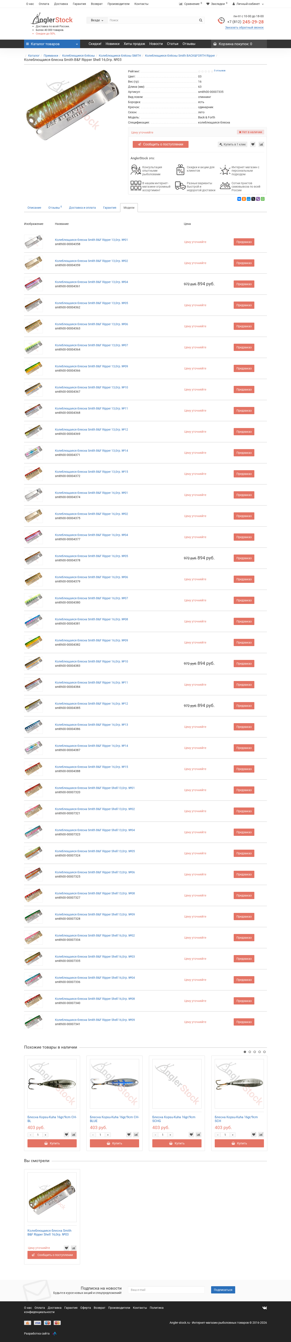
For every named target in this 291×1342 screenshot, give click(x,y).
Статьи (172, 44)
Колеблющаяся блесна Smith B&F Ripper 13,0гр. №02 (91, 261)
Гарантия (79, 4)
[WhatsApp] (263, 199)
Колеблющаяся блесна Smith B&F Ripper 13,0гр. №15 (91, 471)
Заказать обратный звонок (244, 27)
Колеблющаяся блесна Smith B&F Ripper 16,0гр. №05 (91, 556)
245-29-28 (245, 21)
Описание (34, 207)
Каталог (34, 55)
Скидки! (95, 44)
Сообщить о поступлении (163, 144)
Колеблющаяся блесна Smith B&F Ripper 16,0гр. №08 (91, 619)
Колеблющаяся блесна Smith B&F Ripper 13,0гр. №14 (91, 450)
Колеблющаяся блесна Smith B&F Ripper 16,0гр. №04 (91, 535)
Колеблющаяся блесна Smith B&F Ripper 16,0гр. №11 (91, 682)
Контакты (141, 4)
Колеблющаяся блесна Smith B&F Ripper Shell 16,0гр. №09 (95, 1020)
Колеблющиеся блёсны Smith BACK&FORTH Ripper (180, 55)
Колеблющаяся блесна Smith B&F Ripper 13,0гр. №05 (91, 303)
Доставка (61, 4)
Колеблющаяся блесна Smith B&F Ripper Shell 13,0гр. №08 (95, 893)
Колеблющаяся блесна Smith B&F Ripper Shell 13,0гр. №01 (95, 788)
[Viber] (258, 199)
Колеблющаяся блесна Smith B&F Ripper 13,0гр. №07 (91, 345)
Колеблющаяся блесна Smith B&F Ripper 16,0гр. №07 (91, 598)
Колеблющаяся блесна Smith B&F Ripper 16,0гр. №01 (91, 492)
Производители (119, 4)
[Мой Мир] (249, 199)
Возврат (97, 4)
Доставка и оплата (82, 207)
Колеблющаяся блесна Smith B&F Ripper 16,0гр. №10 (91, 661)
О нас (30, 4)
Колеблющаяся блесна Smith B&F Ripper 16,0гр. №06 (91, 577)
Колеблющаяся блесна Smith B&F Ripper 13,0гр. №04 (91, 282)
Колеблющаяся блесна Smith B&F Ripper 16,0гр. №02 (91, 514)
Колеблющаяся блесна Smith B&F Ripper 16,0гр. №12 (91, 703)
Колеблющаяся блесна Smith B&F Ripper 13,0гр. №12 (91, 429)
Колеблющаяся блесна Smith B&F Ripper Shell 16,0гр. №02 (95, 935)
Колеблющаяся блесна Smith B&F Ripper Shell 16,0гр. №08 (95, 998)
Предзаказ (244, 242)
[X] (253, 199)
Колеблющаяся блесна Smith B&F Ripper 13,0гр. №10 (91, 387)
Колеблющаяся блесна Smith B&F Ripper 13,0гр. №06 (91, 324)
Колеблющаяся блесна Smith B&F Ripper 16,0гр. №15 (91, 767)
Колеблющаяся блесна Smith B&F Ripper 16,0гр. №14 (91, 745)
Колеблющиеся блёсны (78, 55)
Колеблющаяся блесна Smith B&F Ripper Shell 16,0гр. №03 (95, 956)
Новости (156, 44)
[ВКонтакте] (239, 199)
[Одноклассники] (244, 199)
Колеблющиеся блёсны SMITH (120, 55)
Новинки (113, 44)
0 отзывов (219, 70)
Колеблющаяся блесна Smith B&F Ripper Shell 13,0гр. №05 (95, 851)
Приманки (51, 55)
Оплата (44, 4)
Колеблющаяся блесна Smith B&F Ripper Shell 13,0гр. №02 (95, 809)
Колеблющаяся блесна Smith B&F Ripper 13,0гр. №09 (91, 366)
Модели (129, 207)
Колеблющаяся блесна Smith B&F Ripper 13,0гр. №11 (91, 408)
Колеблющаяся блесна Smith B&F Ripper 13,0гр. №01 (91, 239)
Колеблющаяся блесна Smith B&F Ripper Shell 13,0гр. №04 (95, 830)
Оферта (86, 1307)
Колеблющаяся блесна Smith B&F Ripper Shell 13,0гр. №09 (95, 914)
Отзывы (189, 44)
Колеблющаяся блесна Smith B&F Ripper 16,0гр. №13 (91, 724)
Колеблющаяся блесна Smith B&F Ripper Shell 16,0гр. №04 (95, 977)
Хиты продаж (134, 44)
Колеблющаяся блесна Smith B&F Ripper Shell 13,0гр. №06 (95, 872)
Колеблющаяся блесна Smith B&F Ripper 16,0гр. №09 (91, 640)
